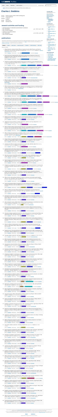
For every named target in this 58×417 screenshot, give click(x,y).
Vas (37, 136)
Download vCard (9, 21)
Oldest (8, 45)
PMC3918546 (7, 82)
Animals (35, 77)
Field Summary (33, 45)
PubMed (9, 53)
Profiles (13, 2)
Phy (38, 65)
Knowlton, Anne (51, 27)
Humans (36, 53)
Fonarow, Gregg (52, 44)
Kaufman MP (32, 356)
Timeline (26, 45)
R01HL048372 (7, 29)
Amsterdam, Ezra (52, 34)
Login (4, 7)
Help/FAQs (12, 5)
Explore (49, 21)
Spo (45, 65)
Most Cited (14, 45)
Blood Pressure (49, 16)
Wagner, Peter (51, 49)
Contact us (33, 414)
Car (23, 136)
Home (3, 5)
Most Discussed (20, 45)
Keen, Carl (51, 35)
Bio (22, 281)
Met (23, 65)
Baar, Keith (51, 47)
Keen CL (41, 50)
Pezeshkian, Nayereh (52, 58)
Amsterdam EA (25, 156)
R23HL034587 (7, 33)
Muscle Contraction (50, 15)
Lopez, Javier (50, 57)
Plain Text (39, 45)
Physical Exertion (50, 14)
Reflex (48, 17)
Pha (29, 136)
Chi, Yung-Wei (51, 55)
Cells (51, 136)
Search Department (51, 59)
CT (37, 152)
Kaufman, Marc (51, 42)
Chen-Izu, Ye (50, 53)
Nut (25, 53)
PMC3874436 (20, 88)
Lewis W (28, 184)
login (26, 41)
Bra (21, 204)
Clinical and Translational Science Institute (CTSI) (24, 409)
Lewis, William (51, 29)
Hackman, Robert (52, 32)
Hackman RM (7, 51)
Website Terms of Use (42, 412)
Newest (3, 45)
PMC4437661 (18, 135)
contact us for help (5, 42)
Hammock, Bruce (52, 46)
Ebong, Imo (50, 56)
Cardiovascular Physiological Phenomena (50, 19)
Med (28, 281)
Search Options (19, 5)
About (7, 5)
